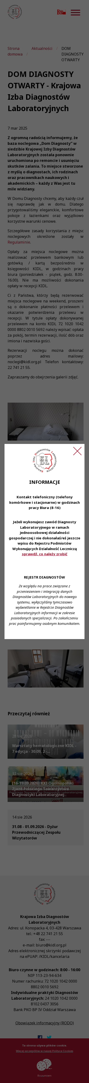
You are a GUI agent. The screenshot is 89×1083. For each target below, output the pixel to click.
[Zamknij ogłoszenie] (77, 451)
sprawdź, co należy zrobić (44, 553)
